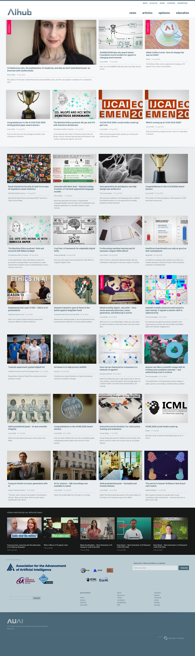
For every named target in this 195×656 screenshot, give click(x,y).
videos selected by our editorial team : (25, 512)
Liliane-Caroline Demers (17, 490)
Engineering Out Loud (16, 314)
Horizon (57, 371)
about (145, 3)
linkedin (157, 595)
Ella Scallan (11, 75)
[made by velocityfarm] (171, 638)
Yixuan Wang (104, 433)
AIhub (148, 59)
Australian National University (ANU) (66, 314)
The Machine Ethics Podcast (63, 129)
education (182, 13)
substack (157, 593)
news (132, 13)
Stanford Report (151, 490)
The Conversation (106, 193)
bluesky (157, 602)
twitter (156, 600)
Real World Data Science (17, 193)
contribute (171, 3)
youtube (157, 605)
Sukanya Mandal (60, 255)
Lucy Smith (104, 62)
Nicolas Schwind (106, 374)
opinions (164, 13)
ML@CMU (148, 255)
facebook (157, 598)
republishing (182, 3)
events (162, 3)
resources (153, 3)
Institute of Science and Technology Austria (23, 371)
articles (147, 13)
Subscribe (184, 568)
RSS (118, 605)
